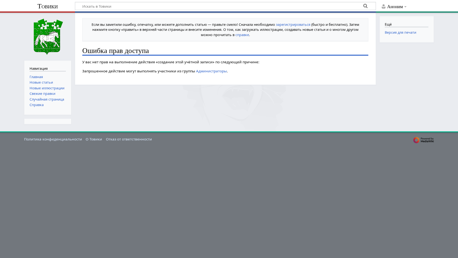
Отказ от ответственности (129, 139)
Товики (47, 6)
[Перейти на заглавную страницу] (47, 36)
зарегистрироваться (293, 24)
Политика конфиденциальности (53, 139)
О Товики (94, 139)
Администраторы (211, 71)
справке (242, 34)
